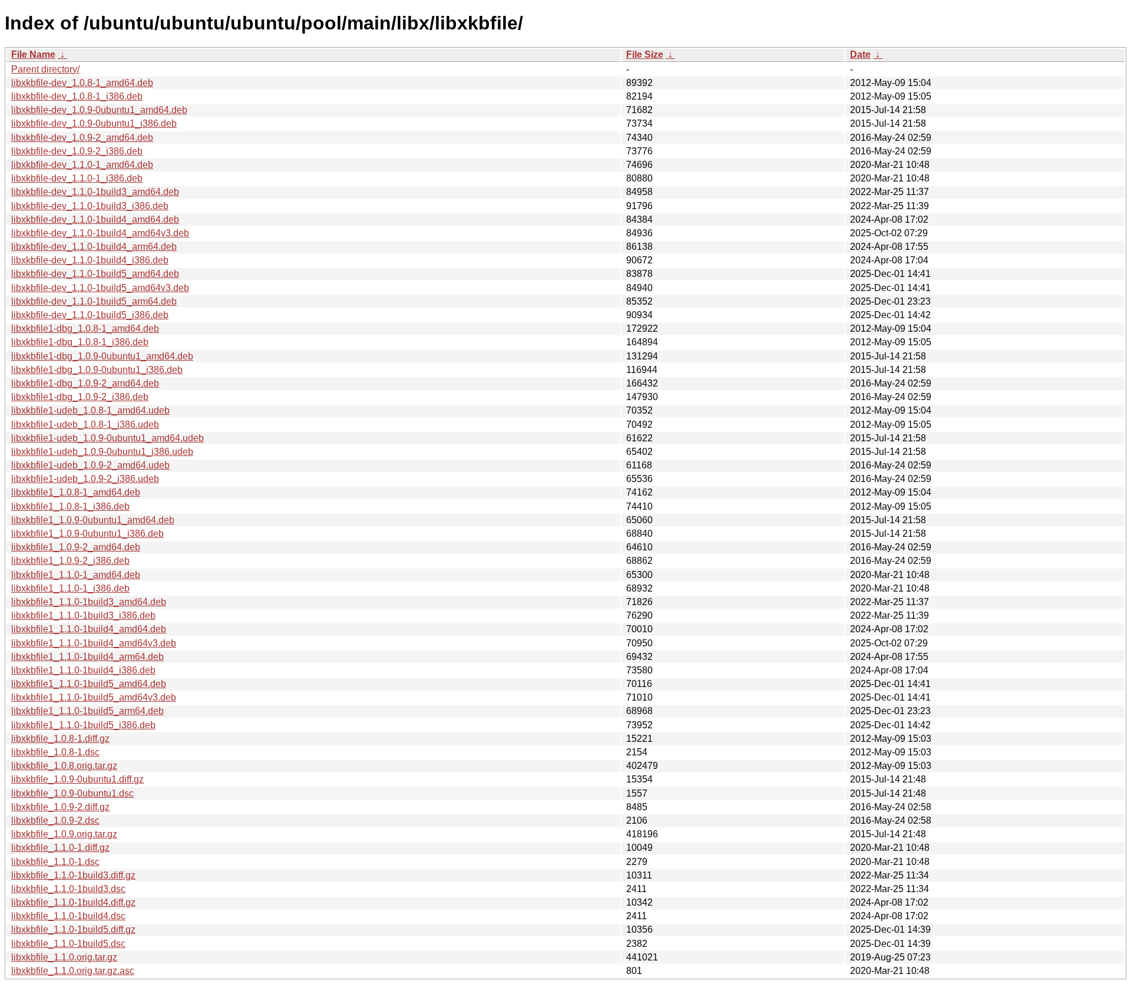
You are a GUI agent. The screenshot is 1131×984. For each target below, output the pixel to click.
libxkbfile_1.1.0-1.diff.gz (60, 848)
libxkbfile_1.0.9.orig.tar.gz (64, 834)
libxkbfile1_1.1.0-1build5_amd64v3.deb (93, 697)
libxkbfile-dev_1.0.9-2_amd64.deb (82, 138)
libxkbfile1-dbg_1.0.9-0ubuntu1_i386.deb (97, 370)
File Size (644, 54)
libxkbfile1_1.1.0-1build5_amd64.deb (88, 684)
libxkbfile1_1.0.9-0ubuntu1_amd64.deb (92, 520)
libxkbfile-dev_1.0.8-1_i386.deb (77, 96)
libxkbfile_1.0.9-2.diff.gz (60, 807)
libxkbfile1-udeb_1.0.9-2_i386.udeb (85, 479)
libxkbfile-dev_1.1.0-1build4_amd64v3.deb (100, 233)
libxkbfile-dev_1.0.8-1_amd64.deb (82, 83)
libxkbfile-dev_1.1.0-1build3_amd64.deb (95, 192)
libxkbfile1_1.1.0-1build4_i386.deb (83, 670)
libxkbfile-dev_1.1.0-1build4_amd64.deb (95, 219)
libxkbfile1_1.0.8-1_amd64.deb (75, 492)
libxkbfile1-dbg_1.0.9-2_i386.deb (79, 397)
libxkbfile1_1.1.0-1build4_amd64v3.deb (93, 643)
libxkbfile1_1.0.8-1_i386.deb (70, 506)
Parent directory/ (45, 69)
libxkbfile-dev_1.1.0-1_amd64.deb (82, 165)
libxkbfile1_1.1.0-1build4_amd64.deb (88, 629)
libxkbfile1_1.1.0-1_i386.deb (70, 588)
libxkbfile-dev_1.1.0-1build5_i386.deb (89, 315)
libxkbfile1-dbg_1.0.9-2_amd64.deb (85, 383)
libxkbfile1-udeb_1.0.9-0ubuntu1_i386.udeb (102, 452)
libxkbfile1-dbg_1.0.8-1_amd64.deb (85, 328)
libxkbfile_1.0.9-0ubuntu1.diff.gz (77, 779)
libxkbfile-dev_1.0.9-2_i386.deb (77, 151)
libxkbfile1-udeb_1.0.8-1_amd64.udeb (90, 410)
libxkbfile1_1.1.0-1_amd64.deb (75, 575)
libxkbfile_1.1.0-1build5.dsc (68, 944)
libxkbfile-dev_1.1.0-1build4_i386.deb (89, 260)
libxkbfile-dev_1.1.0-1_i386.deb (77, 178)
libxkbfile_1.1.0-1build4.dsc (68, 916)
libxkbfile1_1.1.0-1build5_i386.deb (83, 725)
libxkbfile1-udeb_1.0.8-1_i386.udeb (85, 425)
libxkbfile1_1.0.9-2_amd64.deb (75, 547)
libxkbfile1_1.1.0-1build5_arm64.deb (87, 711)
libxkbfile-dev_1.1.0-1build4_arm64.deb (94, 247)
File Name (33, 54)
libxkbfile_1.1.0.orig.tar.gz (64, 957)
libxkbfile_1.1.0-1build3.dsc (68, 889)
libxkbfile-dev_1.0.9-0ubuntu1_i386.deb (94, 123)
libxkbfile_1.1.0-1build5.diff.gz (73, 929)
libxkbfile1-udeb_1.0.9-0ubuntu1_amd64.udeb (107, 438)
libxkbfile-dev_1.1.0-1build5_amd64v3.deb (100, 288)
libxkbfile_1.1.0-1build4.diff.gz (73, 902)
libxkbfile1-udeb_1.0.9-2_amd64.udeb (90, 465)
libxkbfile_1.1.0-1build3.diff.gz (73, 875)
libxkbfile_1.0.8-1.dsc (55, 752)
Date (860, 54)
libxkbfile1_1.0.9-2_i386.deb (70, 561)
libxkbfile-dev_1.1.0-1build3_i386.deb (89, 206)
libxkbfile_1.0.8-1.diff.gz (60, 739)
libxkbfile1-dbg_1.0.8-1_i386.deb (79, 342)
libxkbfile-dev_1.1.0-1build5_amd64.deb (95, 274)
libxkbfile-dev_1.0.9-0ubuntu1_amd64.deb (99, 110)
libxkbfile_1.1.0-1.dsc (55, 862)
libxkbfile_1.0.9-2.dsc (55, 820)
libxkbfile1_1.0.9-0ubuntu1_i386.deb (87, 534)
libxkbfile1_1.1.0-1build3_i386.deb (83, 615)
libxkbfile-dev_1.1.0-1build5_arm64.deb (94, 301)
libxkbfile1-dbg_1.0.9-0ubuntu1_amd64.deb (102, 356)
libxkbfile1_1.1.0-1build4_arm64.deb (87, 657)
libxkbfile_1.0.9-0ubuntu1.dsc (72, 793)
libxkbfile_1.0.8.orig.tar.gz (64, 766)
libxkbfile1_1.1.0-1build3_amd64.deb (88, 602)
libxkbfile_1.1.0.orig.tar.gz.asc (72, 971)
